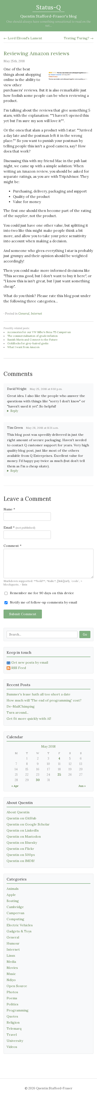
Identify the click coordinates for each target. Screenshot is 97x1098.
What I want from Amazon (23, 347)
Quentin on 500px (21, 855)
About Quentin (18, 812)
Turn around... (17, 712)
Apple (11, 895)
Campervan (15, 913)
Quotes (12, 1016)
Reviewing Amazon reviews (36, 53)
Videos (12, 1047)
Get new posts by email (29, 662)
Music (11, 974)
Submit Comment (22, 614)
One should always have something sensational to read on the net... (48, 24)
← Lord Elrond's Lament (23, 38)
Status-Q (48, 7)
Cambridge (15, 907)
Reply (14, 411)
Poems (12, 998)
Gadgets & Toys (19, 931)
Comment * (12, 546)
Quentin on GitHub (21, 818)
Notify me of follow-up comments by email (43, 602)
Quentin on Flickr (20, 849)
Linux (11, 955)
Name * (9, 509)
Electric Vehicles (20, 925)
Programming (17, 1010)
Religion (13, 1022)
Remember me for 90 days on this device (41, 593)
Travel (12, 1035)
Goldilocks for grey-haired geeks (27, 343)
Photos (12, 992)
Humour (13, 943)
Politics (12, 1004)
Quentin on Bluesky (22, 842)
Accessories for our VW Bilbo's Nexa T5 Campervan (39, 332)
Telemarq (14, 1028)
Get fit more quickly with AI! (29, 718)
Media (11, 962)
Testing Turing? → (78, 38)
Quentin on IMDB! (21, 861)
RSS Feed (18, 668)
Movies (12, 968)
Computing (15, 919)
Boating (13, 901)
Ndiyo (11, 980)
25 (59, 775)
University (15, 1041)
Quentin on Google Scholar (28, 824)
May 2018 (48, 746)
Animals (13, 889)
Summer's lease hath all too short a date (38, 694)
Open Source (17, 986)
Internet (36, 314)
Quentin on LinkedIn (23, 830)
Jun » (82, 786)
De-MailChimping (21, 706)
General (23, 314)
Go (85, 634)
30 (38, 780)
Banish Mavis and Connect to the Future (32, 339)
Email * (19, 527)
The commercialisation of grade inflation (32, 336)
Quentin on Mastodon (24, 836)
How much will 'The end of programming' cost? (44, 700)
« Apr (15, 786)
